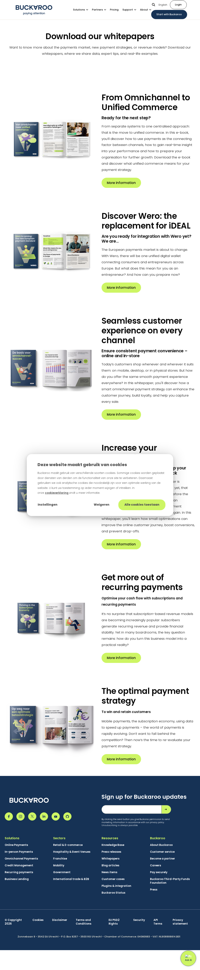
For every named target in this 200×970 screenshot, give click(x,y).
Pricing (114, 9)
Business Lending (17, 879)
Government (62, 872)
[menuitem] (82, 9)
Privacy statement (180, 922)
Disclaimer (59, 920)
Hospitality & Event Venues (71, 852)
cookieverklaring (57, 493)
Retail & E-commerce (68, 845)
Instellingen (47, 505)
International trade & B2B (71, 879)
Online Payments (16, 845)
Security (139, 920)
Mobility (58, 865)
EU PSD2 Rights (114, 922)
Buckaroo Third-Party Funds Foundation (170, 881)
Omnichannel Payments (21, 858)
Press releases (111, 852)
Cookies (38, 920)
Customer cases (113, 879)
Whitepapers (111, 858)
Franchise (60, 858)
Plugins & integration (116, 886)
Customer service (162, 852)
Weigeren (101, 505)
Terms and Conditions (83, 922)
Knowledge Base (113, 845)
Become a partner (162, 858)
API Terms (158, 922)
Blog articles (110, 865)
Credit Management (19, 865)
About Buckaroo (161, 845)
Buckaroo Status (113, 893)
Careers (155, 865)
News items (109, 872)
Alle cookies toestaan (141, 505)
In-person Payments (19, 852)
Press (153, 889)
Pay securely (158, 872)
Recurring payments (19, 872)
